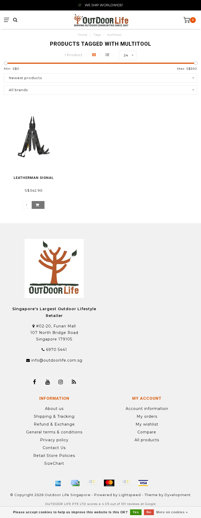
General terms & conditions (54, 432)
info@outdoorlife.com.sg (56, 360)
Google (150, 504)
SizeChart (54, 463)
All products (147, 440)
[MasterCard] (109, 483)
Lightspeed (130, 495)
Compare (146, 432)
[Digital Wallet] (92, 483)
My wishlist (147, 424)
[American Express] (58, 483)
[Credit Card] (75, 483)
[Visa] (143, 483)
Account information (147, 408)
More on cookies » (172, 512)
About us (54, 408)
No (149, 512)
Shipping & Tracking (54, 416)
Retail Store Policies (54, 455)
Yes (136, 512)
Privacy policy (54, 440)
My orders (147, 416)
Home (82, 35)
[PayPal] (126, 483)
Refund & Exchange (54, 424)
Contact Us (54, 447)
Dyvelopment (178, 495)
